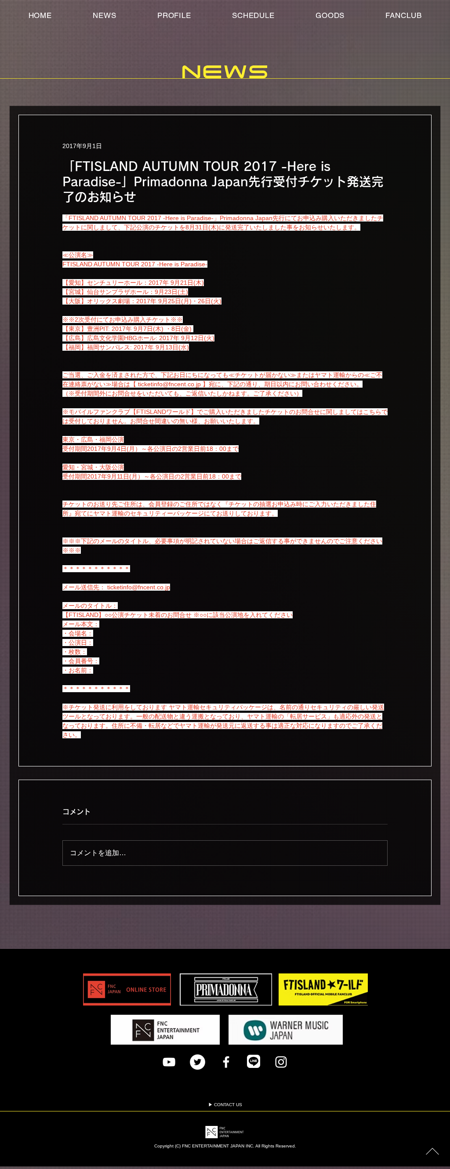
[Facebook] (226, 1062)
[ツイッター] (197, 1062)
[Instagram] (281, 1062)
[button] (403, 15)
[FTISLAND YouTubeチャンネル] (169, 1062)
